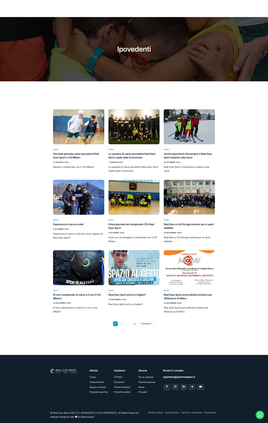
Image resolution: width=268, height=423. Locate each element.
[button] (260, 415)
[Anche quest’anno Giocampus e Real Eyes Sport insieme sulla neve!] (189, 126)
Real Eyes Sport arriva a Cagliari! (127, 294)
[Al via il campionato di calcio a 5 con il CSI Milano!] (78, 267)
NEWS (55, 149)
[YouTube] (200, 387)
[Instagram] (175, 387)
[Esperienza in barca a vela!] (78, 197)
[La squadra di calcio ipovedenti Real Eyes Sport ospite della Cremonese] (134, 126)
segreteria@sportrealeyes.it (179, 377)
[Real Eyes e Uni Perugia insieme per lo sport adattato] (189, 197)
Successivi (146, 324)
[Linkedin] (183, 387)
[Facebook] (167, 387)
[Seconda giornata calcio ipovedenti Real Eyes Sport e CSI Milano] (78, 126)
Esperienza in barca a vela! (68, 224)
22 (135, 324)
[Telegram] (192, 387)
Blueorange (87, 416)
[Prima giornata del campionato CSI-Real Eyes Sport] (134, 197)
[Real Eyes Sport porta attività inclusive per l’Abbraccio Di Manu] (189, 267)
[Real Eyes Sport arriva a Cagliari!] (134, 267)
